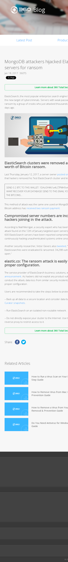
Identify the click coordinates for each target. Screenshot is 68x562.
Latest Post (24, 40)
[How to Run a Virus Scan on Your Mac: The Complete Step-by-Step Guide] (16, 378)
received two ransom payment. (43, 208)
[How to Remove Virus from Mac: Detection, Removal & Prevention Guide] (16, 393)
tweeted (61, 246)
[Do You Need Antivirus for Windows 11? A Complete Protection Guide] (16, 424)
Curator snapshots (15, 302)
